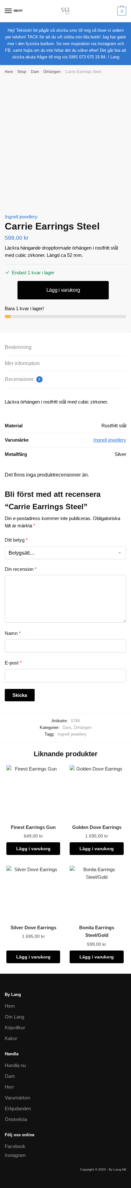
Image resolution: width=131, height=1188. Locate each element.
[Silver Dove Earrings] (33, 892)
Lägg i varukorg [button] (33, 848)
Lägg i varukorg (63, 290)
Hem (9, 72)
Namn (13, 633)
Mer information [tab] (22, 363)
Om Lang (14, 1016)
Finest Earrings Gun (33, 827)
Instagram (15, 1155)
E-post (13, 662)
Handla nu (15, 1065)
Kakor (11, 1038)
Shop (21, 72)
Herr (9, 1087)
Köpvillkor (15, 1027)
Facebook (15, 1146)
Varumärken (17, 1097)
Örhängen (52, 72)
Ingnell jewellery (21, 216)
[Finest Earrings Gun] (33, 792)
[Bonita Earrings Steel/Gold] (96, 892)
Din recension (21, 569)
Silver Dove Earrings (33, 927)
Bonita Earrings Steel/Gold (96, 931)
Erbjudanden (18, 1108)
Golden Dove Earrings (96, 827)
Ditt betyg (16, 540)
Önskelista (16, 1119)
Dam (35, 72)
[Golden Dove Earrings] (96, 792)
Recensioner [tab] (22, 379)
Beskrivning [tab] (18, 347)
